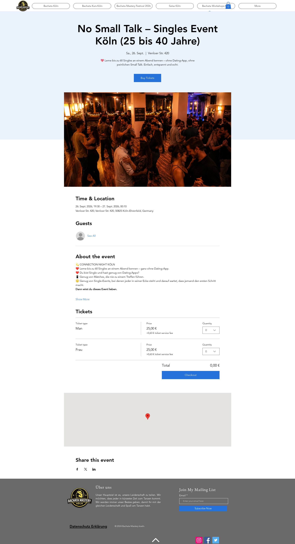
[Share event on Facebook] (77, 469)
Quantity (207, 323)
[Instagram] (199, 540)
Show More (82, 299)
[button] (228, 5)
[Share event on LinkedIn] (94, 469)
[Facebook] (207, 540)
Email (182, 495)
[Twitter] (215, 540)
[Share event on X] (85, 469)
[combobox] (211, 330)
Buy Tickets (147, 78)
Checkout (190, 375)
